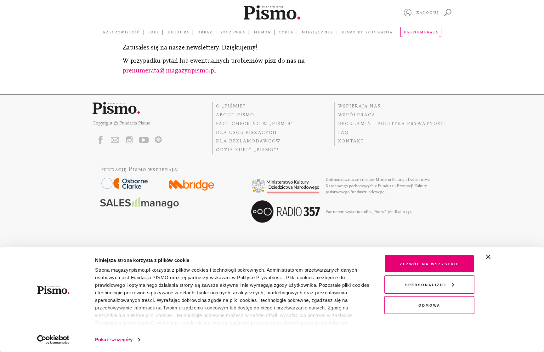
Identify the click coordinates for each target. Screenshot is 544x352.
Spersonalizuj (425, 284)
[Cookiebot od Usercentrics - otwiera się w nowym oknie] (53, 339)
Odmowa (429, 305)
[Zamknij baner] (505, 257)
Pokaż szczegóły (114, 339)
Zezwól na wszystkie (429, 263)
